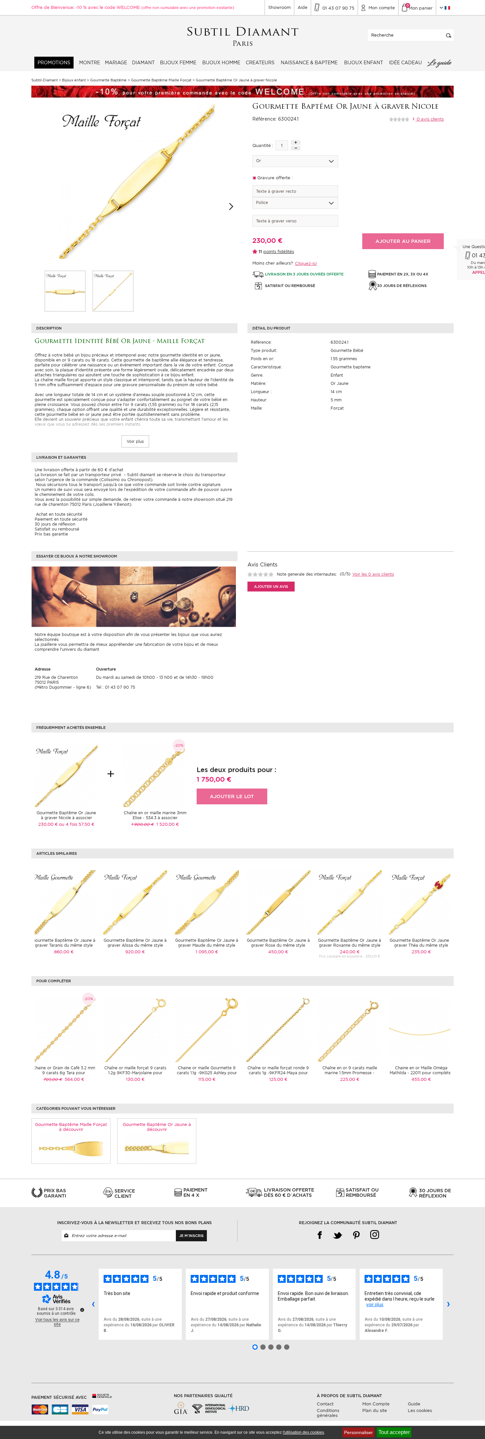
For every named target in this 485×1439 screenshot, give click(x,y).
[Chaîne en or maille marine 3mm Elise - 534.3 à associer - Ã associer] (154, 775)
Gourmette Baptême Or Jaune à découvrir (157, 1127)
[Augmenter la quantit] (295, 142)
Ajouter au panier (403, 241)
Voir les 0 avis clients (373, 574)
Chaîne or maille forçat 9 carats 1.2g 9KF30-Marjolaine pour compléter (135, 1072)
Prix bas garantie (51, 534)
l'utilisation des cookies (303, 1432)
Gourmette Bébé (347, 350)
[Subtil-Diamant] (242, 36)
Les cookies (420, 1410)
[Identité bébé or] (65, 291)
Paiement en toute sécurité (61, 519)
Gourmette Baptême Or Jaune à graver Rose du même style (278, 943)
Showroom (279, 7)
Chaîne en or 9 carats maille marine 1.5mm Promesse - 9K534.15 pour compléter (349, 1072)
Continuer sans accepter (461, 1421)
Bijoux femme (178, 62)
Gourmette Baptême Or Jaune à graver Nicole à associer (66, 815)
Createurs (260, 62)
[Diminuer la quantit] (295, 148)
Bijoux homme (221, 62)
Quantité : (262, 145)
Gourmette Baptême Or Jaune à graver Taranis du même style (63, 943)
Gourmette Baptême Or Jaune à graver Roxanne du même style (349, 943)
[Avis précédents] (93, 1304)
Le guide (439, 62)
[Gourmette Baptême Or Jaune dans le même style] (156, 1147)
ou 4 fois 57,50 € (76, 824)
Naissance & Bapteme (309, 62)
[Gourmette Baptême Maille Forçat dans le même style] (71, 1147)
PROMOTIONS (54, 62)
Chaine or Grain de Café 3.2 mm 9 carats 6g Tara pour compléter (64, 1072)
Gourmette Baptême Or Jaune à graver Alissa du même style (135, 943)
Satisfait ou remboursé (57, 529)
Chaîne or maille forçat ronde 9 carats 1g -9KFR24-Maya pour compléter (278, 1072)
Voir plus (135, 441)
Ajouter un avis (271, 586)
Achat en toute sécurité (58, 514)
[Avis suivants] (448, 1304)
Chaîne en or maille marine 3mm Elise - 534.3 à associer (155, 815)
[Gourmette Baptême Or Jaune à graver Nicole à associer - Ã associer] (66, 775)
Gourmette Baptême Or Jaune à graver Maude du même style (206, 943)
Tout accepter (394, 1432)
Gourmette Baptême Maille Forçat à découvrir (71, 1127)
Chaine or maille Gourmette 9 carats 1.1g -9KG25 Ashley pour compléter (207, 1072)
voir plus (374, 1304)
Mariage (116, 62)
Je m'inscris (191, 1235)
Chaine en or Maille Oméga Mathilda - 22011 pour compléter (421, 1070)
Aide (302, 7)
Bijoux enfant (363, 62)
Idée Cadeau (405, 62)
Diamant (143, 62)
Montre (89, 62)
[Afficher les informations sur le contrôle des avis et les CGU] (82, 1309)
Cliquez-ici (306, 263)
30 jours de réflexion (55, 524)
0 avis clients (429, 119)
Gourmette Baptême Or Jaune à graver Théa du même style (421, 943)
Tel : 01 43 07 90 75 (115, 687)
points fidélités (278, 251)
